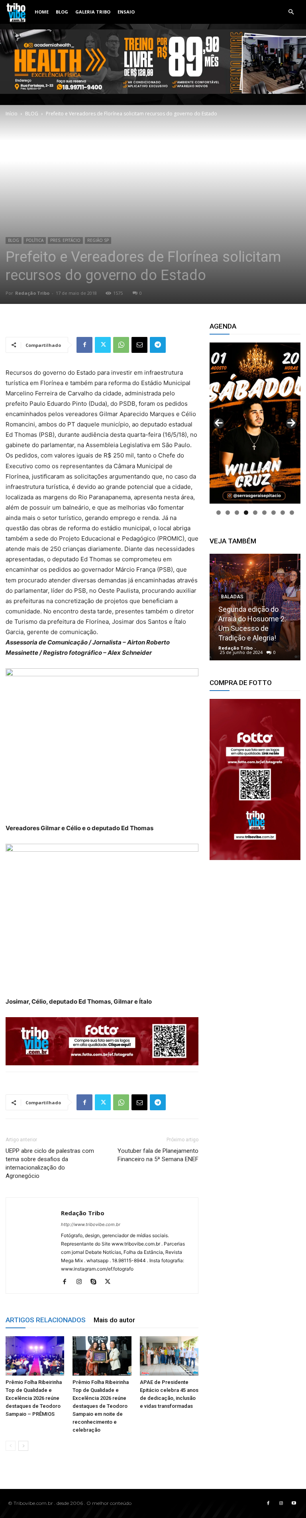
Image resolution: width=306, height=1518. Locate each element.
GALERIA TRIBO (92, 12)
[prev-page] (11, 1446)
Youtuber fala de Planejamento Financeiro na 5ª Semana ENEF (158, 1155)
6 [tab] (264, 512)
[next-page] (23, 1446)
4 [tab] (246, 512)
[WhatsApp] (121, 345)
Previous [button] (219, 423)
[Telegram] (158, 345)
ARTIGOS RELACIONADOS (46, 1320)
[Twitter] (103, 345)
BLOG (62, 12)
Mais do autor (114, 1320)
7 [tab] (273, 512)
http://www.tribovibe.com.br (90, 1224)
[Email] (139, 345)
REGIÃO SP (98, 240)
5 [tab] (255, 512)
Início (12, 113)
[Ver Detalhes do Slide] (255, 779)
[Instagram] (81, 1282)
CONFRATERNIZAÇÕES (247, 596)
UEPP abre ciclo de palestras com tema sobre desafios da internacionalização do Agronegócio (50, 1163)
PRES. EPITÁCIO (65, 240)
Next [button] (291, 423)
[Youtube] (293, 1503)
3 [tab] (237, 512)
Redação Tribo (32, 293)
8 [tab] (282, 512)
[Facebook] (84, 345)
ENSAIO (126, 12)
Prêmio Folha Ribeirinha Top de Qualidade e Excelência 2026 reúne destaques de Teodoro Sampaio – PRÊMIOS (34, 1398)
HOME (42, 12)
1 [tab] (218, 512)
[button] (290, 12)
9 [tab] (292, 512)
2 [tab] (228, 512)
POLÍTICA (34, 240)
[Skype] (96, 1282)
